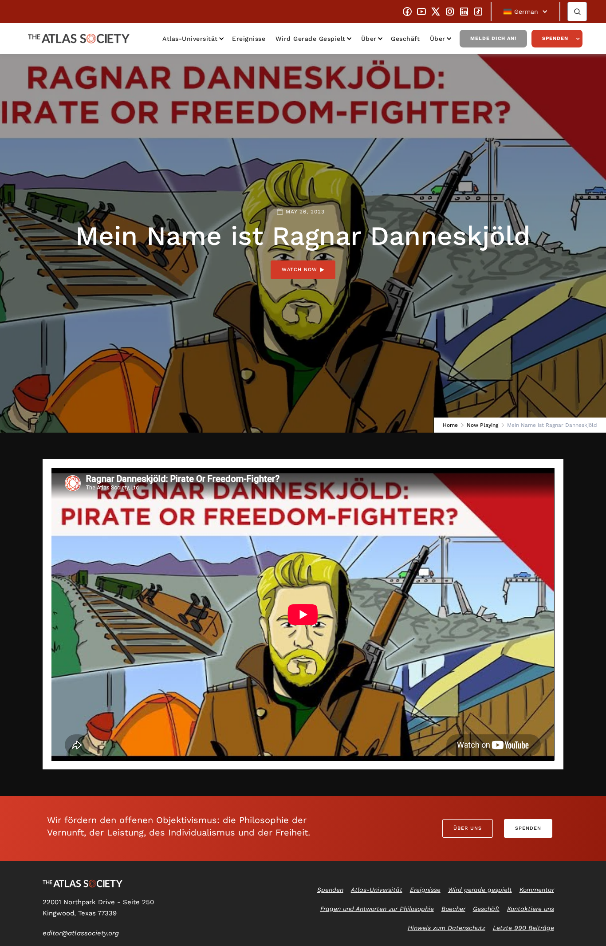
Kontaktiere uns (530, 908)
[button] (525, 11)
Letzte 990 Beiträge (523, 927)
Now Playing (482, 425)
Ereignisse (248, 38)
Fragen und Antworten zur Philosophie (377, 908)
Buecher (453, 908)
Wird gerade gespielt (310, 38)
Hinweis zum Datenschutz (446, 927)
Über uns (467, 828)
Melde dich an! (493, 38)
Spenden (555, 38)
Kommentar (536, 889)
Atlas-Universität (190, 38)
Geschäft (405, 38)
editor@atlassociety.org (81, 933)
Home (450, 425)
